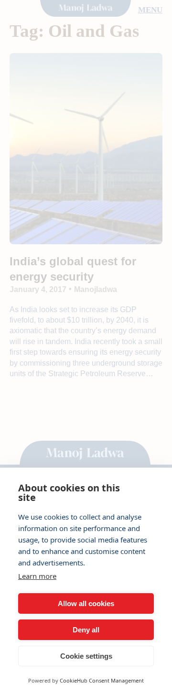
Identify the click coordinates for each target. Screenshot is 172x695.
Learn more (37, 576)
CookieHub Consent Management (102, 680)
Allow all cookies (86, 603)
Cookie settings (86, 656)
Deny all (86, 630)
